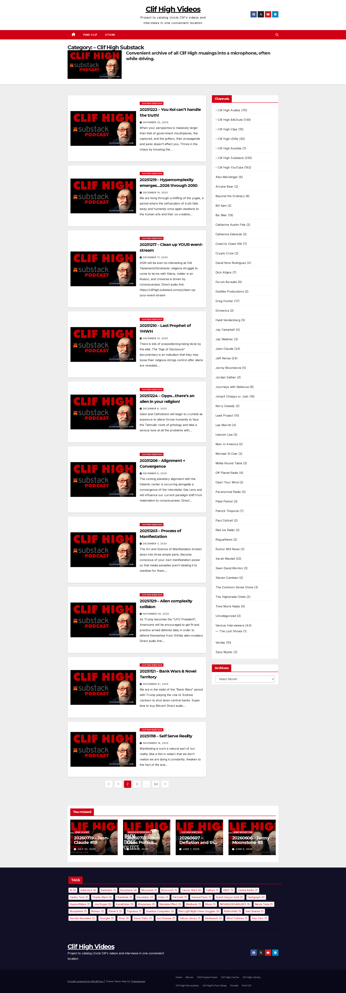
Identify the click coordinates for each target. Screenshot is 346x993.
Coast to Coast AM (229, 244)
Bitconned (149, 890)
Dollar (163, 897)
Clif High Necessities (187, 985)
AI (73, 890)
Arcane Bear (224, 186)
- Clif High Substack (151, 103)
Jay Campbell (225, 329)
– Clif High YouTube (229, 167)
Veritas (220, 642)
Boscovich (169, 890)
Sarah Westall (225, 558)
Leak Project (224, 415)
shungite (107, 918)
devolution (145, 897)
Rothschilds (232, 911)
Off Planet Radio (227, 473)
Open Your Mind (227, 482)
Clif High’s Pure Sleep (215, 985)
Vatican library (190, 918)
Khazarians (146, 904)
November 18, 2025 (155, 743)
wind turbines (237, 918)
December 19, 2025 (155, 192)
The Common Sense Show (234, 587)
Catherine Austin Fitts (230, 224)
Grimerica (222, 310)
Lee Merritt (223, 425)
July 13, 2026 (139, 849)
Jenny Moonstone (228, 368)
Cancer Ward (192, 890)
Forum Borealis (226, 282)
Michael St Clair (227, 453)
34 (156, 784)
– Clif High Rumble (228, 148)
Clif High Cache (230, 977)
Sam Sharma (254, 911)
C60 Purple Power (207, 977)
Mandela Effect (170, 904)
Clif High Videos (173, 9)
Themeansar (138, 981)
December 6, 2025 (155, 473)
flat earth (180, 897)
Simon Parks (143, 918)
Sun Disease (166, 918)
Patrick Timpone (227, 511)
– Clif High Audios (228, 110)
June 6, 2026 (244, 849)
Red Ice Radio (225, 530)
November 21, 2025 (155, 684)
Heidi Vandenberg (228, 320)
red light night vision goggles (199, 911)
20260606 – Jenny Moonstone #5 (250, 840)
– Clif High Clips (226, 129)
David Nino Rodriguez (231, 263)
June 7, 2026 (191, 849)
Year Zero (259, 918)
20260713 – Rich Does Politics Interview (143, 842)
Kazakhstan (125, 904)
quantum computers (160, 911)
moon (210, 904)
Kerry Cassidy (225, 406)
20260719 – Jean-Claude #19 (91, 840)
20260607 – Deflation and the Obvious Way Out (198, 842)
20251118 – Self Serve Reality (166, 736)
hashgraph (256, 897)
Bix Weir (221, 215)
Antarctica (88, 890)
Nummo (97, 911)
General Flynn (201, 897)
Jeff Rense (223, 358)
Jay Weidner (224, 339)
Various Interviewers (230, 625)
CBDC (228, 890)
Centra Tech (79, 897)
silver (124, 918)
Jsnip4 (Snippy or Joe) (232, 396)
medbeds (193, 904)
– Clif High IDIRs (227, 139)
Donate (234, 985)
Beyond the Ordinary (230, 196)
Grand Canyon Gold (229, 897)
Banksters (108, 890)
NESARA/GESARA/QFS (235, 904)
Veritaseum (213, 918)
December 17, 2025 (155, 257)
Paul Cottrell (224, 520)
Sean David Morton (229, 568)
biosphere (128, 890)
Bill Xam (221, 205)
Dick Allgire (223, 272)
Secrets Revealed (82, 918)
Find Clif (90, 34)
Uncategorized (226, 616)
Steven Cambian (227, 577)
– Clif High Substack (230, 158)
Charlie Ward (102, 897)
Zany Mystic (224, 652)
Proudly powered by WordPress (86, 981)
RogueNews (224, 539)
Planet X (115, 911)
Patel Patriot (224, 501)
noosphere (78, 911)
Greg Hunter (224, 301)
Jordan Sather (226, 377)
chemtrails (124, 897)
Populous (134, 911)
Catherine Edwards (229, 234)
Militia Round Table (229, 463)
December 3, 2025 (155, 543)
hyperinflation (80, 904)
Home (179, 977)
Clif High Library (252, 977)
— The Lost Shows (229, 631)
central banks (248, 890)
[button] (277, 35)
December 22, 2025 (155, 122)
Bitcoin (189, 977)
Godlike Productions (230, 291)
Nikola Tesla (264, 904)
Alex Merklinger (227, 177)
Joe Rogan (103, 904)
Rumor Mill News (228, 549)
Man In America (227, 444)
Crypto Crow (225, 253)
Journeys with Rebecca (232, 387)
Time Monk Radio (228, 606)
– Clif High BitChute (229, 120)
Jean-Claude (224, 349)
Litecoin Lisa (224, 434)
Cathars (212, 890)
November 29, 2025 (156, 613)
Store (110, 34)
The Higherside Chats (231, 597)
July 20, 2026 (86, 849)
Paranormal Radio (228, 492)
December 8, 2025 (155, 408)
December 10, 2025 (155, 338)
